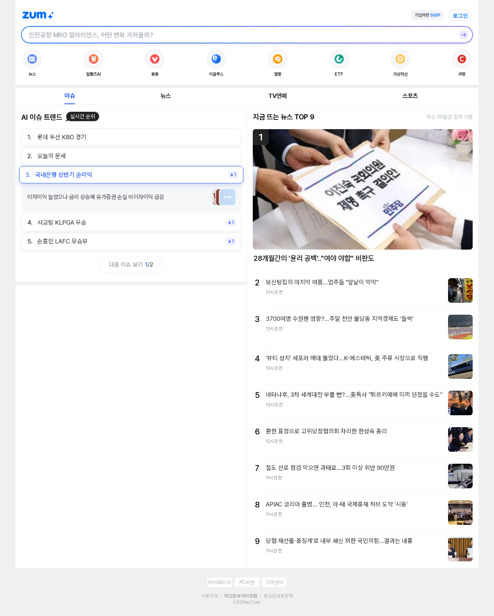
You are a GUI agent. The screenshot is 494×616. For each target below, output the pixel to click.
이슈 (69, 95)
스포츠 (410, 95)
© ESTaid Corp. (247, 602)
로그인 (460, 15)
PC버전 (247, 582)
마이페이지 (219, 582)
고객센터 (274, 582)
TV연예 (277, 95)
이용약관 (209, 595)
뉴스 (166, 95)
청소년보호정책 (278, 595)
